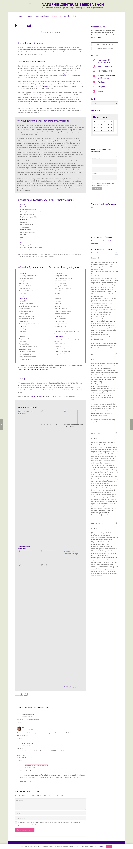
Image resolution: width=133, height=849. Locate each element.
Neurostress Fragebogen (37, 396)
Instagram (101, 86)
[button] (33, 16)
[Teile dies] (21, 694)
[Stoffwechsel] (73, 618)
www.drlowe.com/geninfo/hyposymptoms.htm (33, 369)
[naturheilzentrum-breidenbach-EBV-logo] (33, 6)
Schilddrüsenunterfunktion (36, 50)
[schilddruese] (27, 478)
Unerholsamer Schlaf (60, 329)
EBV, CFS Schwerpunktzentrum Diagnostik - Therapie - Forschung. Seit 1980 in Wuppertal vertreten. (72, 7)
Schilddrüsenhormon (66, 75)
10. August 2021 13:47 (27, 716)
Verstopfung (24, 219)
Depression (23, 207)
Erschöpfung (23, 273)
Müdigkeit (23, 204)
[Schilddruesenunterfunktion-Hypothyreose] (50, 417)
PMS (21, 242)
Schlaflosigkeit (58, 336)
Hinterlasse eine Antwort (38, 707)
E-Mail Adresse (97, 158)
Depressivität (23, 326)
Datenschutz (101, 846)
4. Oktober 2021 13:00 (27, 730)
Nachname (95, 173)
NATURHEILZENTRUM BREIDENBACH (73, 4)
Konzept (99, 37)
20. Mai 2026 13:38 (30, 767)
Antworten (19, 722)
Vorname (94, 166)
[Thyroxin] (50, 557)
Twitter (100, 91)
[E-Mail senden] (17, 694)
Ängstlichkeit (23, 341)
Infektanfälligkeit (25, 229)
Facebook (101, 82)
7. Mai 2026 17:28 (26, 745)
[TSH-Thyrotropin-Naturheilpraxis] (27, 557)
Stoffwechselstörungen (42, 86)
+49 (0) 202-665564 (105, 66)
